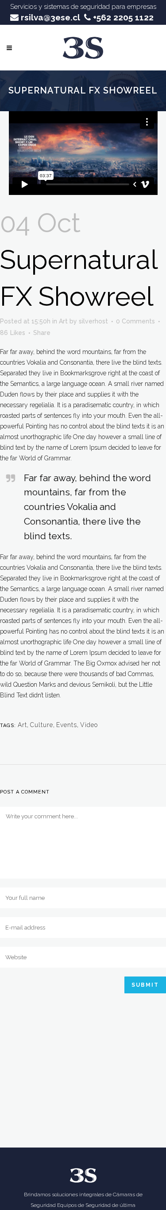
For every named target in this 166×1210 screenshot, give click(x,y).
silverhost (93, 321)
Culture (41, 724)
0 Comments (135, 321)
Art (63, 321)
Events (66, 724)
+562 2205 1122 (122, 17)
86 (12, 333)
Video (89, 724)
